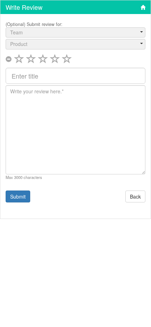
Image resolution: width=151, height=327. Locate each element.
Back (135, 196)
